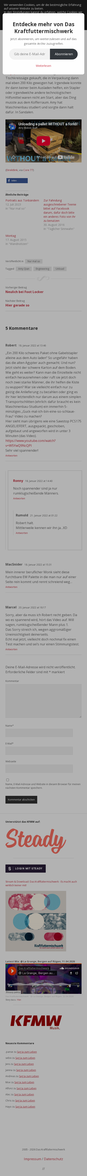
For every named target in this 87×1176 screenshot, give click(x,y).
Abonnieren (64, 54)
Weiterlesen (43, 66)
